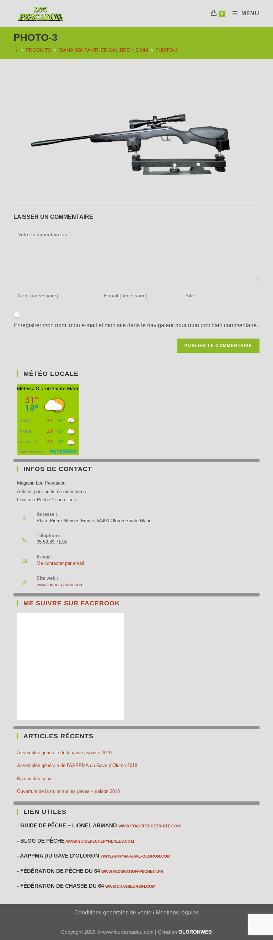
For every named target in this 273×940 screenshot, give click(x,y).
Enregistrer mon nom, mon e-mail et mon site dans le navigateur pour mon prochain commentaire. (136, 325)
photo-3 (166, 50)
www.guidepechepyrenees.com (100, 841)
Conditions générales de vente (112, 912)
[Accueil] (16, 50)
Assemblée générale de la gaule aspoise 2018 (64, 752)
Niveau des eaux (34, 778)
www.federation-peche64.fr (132, 871)
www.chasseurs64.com (130, 886)
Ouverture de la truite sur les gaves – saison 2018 (68, 791)
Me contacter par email (60, 563)
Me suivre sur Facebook (71, 603)
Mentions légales (177, 912)
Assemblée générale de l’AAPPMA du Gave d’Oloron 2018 (77, 765)
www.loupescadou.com (60, 584)
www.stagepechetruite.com (149, 826)
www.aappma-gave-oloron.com (135, 856)
